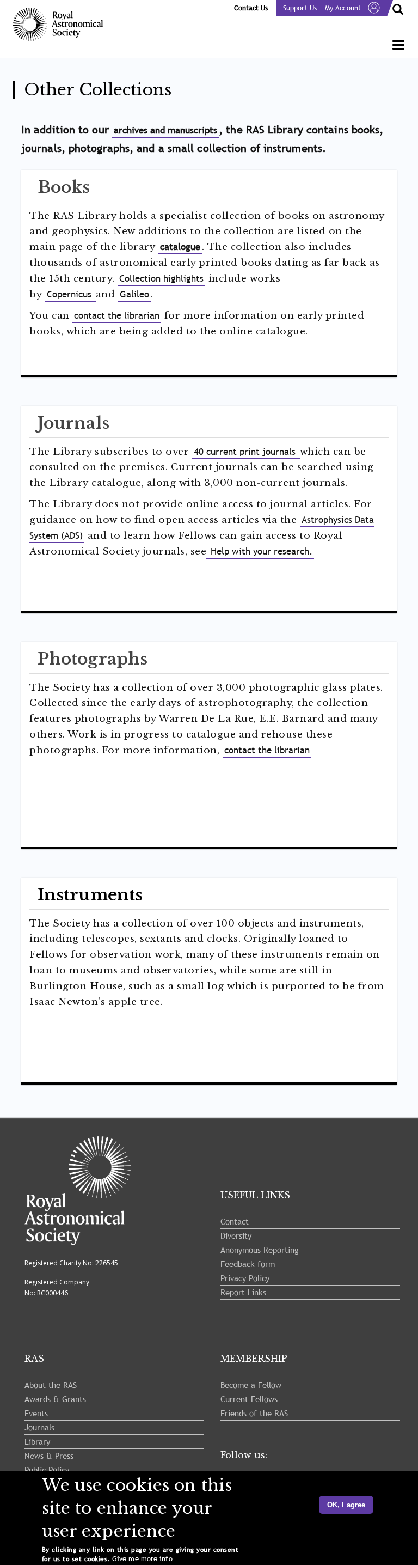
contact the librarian (116, 315)
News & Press (48, 1455)
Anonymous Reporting (259, 1249)
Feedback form (247, 1263)
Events (36, 1413)
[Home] (62, 24)
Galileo (134, 294)
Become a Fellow (250, 1384)
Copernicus (70, 294)
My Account (343, 8)
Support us (300, 8)
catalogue (180, 247)
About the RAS (50, 1384)
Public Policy (46, 1469)
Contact (234, 1221)
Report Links (243, 1292)
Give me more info (142, 1558)
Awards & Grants (55, 1398)
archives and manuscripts (165, 130)
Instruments (90, 895)
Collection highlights (161, 278)
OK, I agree (346, 1505)
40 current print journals (246, 452)
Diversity (235, 1235)
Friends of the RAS (254, 1413)
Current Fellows (249, 1398)
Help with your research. (260, 551)
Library (37, 1441)
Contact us (251, 8)
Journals (39, 1427)
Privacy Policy (244, 1277)
